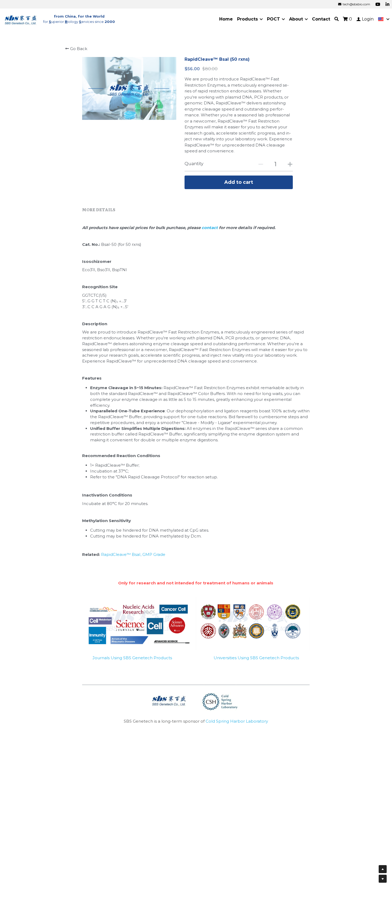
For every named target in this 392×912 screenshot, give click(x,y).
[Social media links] (377, 4)
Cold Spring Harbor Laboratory (237, 721)
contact (210, 227)
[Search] (336, 19)
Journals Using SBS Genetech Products (132, 657)
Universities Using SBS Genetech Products (256, 657)
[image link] (21, 19)
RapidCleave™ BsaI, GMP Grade (133, 554)
